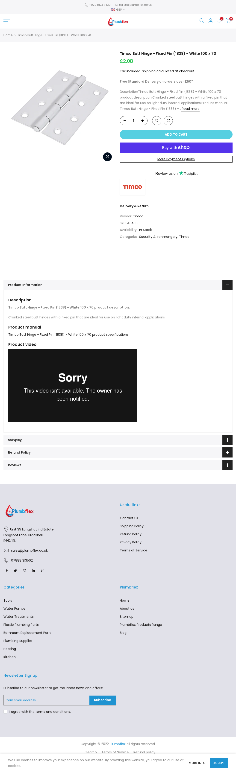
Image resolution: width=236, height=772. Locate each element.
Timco (138, 216)
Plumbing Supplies (17, 640)
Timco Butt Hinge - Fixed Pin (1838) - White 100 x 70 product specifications (68, 334)
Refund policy (144, 752)
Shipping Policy (132, 526)
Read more (190, 108)
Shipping (149, 71)
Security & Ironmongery (158, 236)
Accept (219, 763)
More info (197, 763)
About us (127, 608)
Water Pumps (14, 608)
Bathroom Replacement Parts (27, 632)
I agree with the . (40, 711)
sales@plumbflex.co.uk (135, 5)
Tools (7, 600)
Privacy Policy (131, 542)
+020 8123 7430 (99, 5)
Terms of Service (133, 550)
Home (8, 35)
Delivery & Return (134, 206)
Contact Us (129, 518)
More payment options (176, 159)
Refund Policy (131, 534)
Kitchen (9, 657)
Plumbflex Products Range (141, 624)
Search (91, 752)
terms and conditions (52, 711)
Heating (9, 649)
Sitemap (126, 616)
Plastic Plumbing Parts (21, 624)
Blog (123, 632)
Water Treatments (18, 616)
